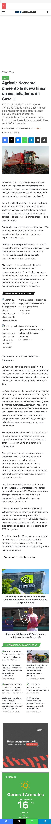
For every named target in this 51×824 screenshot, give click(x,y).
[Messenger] (18, 140)
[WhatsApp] (24, 140)
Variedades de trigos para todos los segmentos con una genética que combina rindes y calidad (12, 755)
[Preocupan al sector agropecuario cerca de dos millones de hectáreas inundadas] (9, 388)
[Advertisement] (25, 40)
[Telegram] (31, 140)
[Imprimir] (44, 140)
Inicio (6, 72)
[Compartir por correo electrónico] (37, 140)
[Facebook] (5, 140)
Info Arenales (9, 128)
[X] (11, 140)
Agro (12, 72)
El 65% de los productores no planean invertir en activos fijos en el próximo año (35, 755)
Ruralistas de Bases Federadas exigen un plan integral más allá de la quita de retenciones (12, 722)
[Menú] (3, 13)
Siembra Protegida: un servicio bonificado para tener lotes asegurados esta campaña (37, 722)
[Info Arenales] (25, 12)
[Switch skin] (47, 13)
